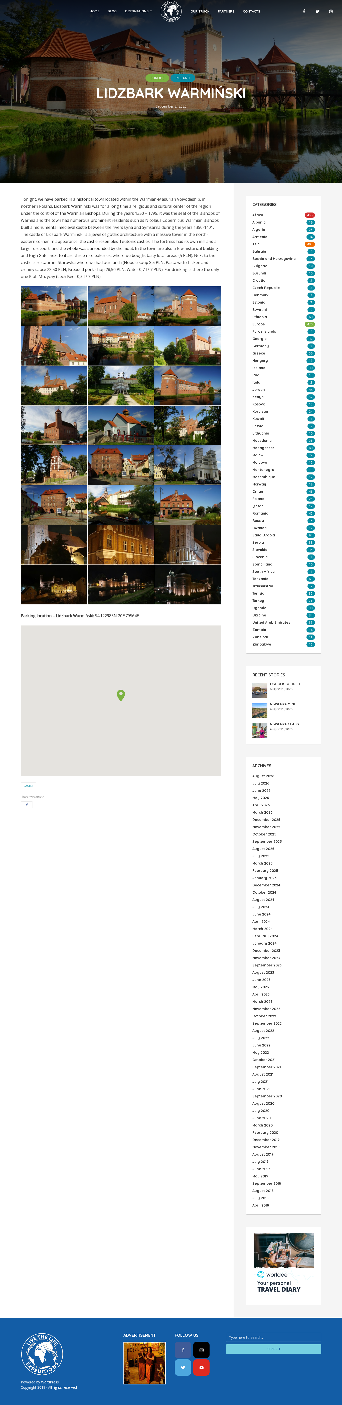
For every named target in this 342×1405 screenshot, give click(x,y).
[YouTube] (201, 1367)
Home (94, 11)
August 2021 (262, 1074)
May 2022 (260, 1052)
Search (273, 1349)
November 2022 (266, 1009)
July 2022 (260, 1038)
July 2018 (260, 1198)
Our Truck (200, 11)
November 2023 (266, 958)
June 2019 (261, 1169)
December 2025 (266, 819)
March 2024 (262, 929)
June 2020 (261, 1118)
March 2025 (262, 863)
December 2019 (265, 1140)
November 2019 (265, 1147)
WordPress (50, 1382)
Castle (28, 786)
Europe (157, 78)
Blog (112, 11)
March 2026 (262, 812)
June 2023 (261, 979)
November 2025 (266, 827)
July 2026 (260, 783)
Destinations (136, 11)
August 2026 (263, 776)
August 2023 (263, 972)
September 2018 (266, 1183)
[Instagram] (201, 1350)
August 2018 (262, 1190)
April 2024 (261, 921)
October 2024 (264, 892)
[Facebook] (183, 1350)
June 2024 (261, 914)
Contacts (251, 11)
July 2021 (260, 1081)
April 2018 (260, 1205)
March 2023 (262, 1001)
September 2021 (266, 1067)
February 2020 (265, 1132)
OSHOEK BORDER (285, 684)
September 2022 (267, 1023)
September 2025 (267, 841)
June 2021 (261, 1089)
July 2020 (260, 1110)
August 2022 (263, 1030)
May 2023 (260, 987)
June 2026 (261, 790)
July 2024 (260, 907)
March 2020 (262, 1125)
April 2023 (261, 994)
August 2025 (263, 849)
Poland (183, 78)
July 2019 (260, 1161)
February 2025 (265, 870)
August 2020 (263, 1103)
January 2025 (264, 878)
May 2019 (260, 1176)
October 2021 (263, 1060)
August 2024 (263, 899)
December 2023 (266, 950)
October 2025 (264, 834)
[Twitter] (183, 1367)
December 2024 (266, 885)
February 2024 (265, 936)
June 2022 (261, 1045)
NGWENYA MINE (283, 704)
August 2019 (262, 1154)
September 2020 (267, 1096)
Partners (226, 11)
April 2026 (261, 805)
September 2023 (267, 965)
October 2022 (264, 1016)
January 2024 (264, 943)
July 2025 (260, 856)
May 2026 (260, 798)
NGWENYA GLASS (284, 724)
